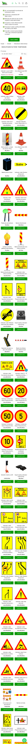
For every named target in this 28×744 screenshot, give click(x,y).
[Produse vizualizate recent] (26, 370)
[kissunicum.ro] (4, 3)
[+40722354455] (16, 3)
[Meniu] (22, 3)
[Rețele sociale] (26, 373)
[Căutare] (19, 3)
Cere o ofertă (14, 39)
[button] (26, 3)
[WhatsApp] (12, 3)
